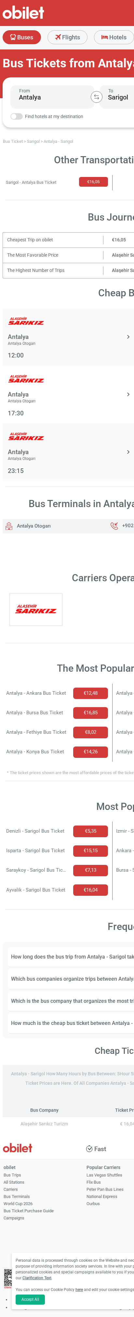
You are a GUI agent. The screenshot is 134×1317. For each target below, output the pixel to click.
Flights (70, 37)
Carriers (11, 1189)
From (24, 90)
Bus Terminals (17, 1196)
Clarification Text (36, 1278)
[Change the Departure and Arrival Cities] (96, 97)
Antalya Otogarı (33, 526)
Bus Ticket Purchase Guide (29, 1210)
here (79, 1289)
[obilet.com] (39, 18)
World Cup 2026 (18, 1203)
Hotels (117, 37)
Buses (24, 37)
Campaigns (14, 1218)
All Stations (14, 1182)
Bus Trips (12, 1175)
